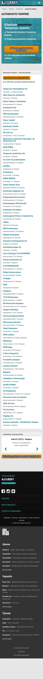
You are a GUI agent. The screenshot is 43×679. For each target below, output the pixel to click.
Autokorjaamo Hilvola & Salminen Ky (18, 216)
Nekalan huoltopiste (11, 234)
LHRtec (6, 222)
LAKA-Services (9, 403)
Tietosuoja (14, 518)
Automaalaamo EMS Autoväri (14, 203)
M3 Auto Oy (8, 132)
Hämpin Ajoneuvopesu (12, 272)
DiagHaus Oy (8, 416)
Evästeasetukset (22, 518)
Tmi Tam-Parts (8, 409)
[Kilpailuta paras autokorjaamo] (9, 2)
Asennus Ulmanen (10, 366)
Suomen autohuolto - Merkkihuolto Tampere (20, 422)
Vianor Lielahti (9, 120)
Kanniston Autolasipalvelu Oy (15, 241)
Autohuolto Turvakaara (12, 209)
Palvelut (11, 9)
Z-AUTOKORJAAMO (11, 266)
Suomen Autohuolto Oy (12, 259)
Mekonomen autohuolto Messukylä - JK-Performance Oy (19, 140)
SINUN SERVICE (9, 178)
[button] (5, 450)
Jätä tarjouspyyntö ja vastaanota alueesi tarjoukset (21, 456)
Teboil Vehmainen (10, 328)
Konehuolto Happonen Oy (13, 191)
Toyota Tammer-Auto (11, 184)
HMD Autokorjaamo (11, 114)
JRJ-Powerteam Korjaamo (13, 303)
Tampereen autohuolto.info (14, 153)
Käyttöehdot (7, 518)
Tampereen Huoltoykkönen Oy (15, 89)
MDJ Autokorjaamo (10, 228)
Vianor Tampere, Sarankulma (14, 101)
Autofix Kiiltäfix (9, 384)
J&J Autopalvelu (9, 391)
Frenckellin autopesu (11, 359)
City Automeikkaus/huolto (13, 316)
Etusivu (4, 9)
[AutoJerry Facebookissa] (4, 492)
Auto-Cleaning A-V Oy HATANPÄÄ (16, 253)
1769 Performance (10, 297)
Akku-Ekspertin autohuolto (14, 95)
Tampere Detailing (10, 309)
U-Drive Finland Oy (10, 353)
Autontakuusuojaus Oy (12, 247)
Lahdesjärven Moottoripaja (14, 378)
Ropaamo (6, 372)
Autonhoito (19, 9)
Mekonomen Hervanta (12, 322)
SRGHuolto (7, 341)
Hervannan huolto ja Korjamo (14, 397)
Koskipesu (7, 291)
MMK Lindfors (8, 334)
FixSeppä (6, 278)
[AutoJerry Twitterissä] (14, 492)
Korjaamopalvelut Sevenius (14, 197)
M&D (5, 284)
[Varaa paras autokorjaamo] (8, 479)
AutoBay (6, 166)
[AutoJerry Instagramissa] (8, 492)
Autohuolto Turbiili (10, 126)
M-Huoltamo (8, 172)
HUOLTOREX (8, 147)
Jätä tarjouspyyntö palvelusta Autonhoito (21, 49)
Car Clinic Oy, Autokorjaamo (14, 159)
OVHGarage (7, 347)
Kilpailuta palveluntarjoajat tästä (16, 78)
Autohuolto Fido (9, 107)
